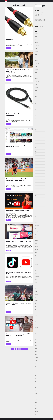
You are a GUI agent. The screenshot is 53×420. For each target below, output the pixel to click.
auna (35, 139)
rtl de (35, 333)
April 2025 (36, 57)
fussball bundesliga (37, 225)
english (36, 195)
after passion (36, 118)
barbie (35, 142)
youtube (36, 408)
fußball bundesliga (37, 223)
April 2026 (36, 39)
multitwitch (36, 291)
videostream (36, 393)
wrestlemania (36, 402)
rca (35, 321)
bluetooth (36, 157)
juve (35, 261)
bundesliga (36, 163)
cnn (35, 171)
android (36, 126)
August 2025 (36, 51)
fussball (36, 222)
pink (35, 309)
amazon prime (36, 123)
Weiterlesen (8, 79)
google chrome (36, 231)
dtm (35, 192)
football (36, 210)
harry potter (36, 235)
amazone (36, 124)
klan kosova (36, 264)
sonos (35, 339)
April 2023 (36, 93)
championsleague (37, 168)
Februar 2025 (36, 60)
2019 (35, 109)
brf (35, 162)
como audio (36, 172)
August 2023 (36, 87)
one (35, 297)
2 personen (36, 106)
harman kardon (36, 234)
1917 (35, 103)
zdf (35, 414)
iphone (35, 255)
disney (35, 184)
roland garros (36, 327)
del (35, 178)
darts (35, 175)
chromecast (36, 169)
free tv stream (36, 219)
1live (35, 105)
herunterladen (36, 240)
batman (36, 145)
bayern (35, 148)
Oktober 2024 (36, 66)
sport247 (36, 348)
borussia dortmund (37, 159)
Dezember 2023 (37, 81)
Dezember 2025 (37, 45)
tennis (35, 363)
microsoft (36, 279)
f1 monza (36, 204)
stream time (36, 357)
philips (35, 306)
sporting (36, 351)
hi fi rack (36, 243)
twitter (35, 381)
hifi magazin (36, 246)
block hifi (36, 156)
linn (35, 267)
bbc (35, 150)
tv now (35, 375)
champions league (37, 166)
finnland (36, 208)
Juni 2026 (36, 36)
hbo (35, 237)
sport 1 (36, 342)
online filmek (36, 300)
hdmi (35, 238)
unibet (35, 387)
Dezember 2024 (37, 63)
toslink (35, 366)
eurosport (36, 201)
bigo (35, 153)
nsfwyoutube (36, 294)
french (35, 220)
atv (35, 133)
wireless (36, 399)
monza (36, 282)
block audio (36, 154)
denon (35, 180)
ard (35, 130)
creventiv (36, 174)
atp (35, 132)
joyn (35, 258)
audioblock (36, 138)
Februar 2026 (36, 42)
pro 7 (35, 312)
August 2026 (36, 33)
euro (35, 199)
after (35, 115)
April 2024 (36, 75)
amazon (36, 121)
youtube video (36, 411)
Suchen (36, 4)
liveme (35, 270)
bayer (35, 147)
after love (36, 117)
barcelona (36, 144)
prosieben (36, 315)
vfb (35, 390)
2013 (35, 108)
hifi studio (36, 252)
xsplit (35, 405)
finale (35, 207)
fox (35, 214)
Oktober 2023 (36, 84)
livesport (36, 273)
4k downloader (36, 114)
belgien (36, 151)
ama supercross (37, 120)
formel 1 (36, 211)
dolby (35, 189)
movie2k (36, 285)
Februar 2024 (36, 78)
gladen (35, 228)
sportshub (36, 354)
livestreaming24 (37, 276)
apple (35, 127)
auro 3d (36, 141)
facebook (36, 205)
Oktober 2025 (36, 48)
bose (35, 160)
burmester (36, 165)
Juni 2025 (36, 54)
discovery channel (37, 183)
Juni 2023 (36, 90)
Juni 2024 (36, 72)
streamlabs (36, 360)
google (35, 229)
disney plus (36, 187)
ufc (35, 384)
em (35, 193)
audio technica (36, 136)
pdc (35, 303)
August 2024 (36, 69)
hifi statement (36, 249)
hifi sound (36, 247)
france (35, 216)
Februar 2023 (36, 96)
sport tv (36, 345)
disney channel (36, 186)
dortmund (36, 190)
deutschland (36, 181)
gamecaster (36, 226)
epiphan (36, 196)
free (35, 217)
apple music (36, 129)
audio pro (36, 135)
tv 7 (35, 372)
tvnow (35, 378)
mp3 (35, 288)
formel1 (36, 213)
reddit (35, 324)
